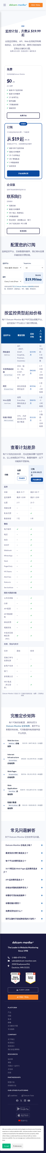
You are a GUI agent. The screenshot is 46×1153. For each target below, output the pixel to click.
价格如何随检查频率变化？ (17, 887)
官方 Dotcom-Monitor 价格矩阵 (23, 286)
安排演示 (11, 1046)
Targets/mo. (27, 263)
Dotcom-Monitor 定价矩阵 (18, 726)
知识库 (10, 1059)
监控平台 (5, 263)
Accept (6, 1146)
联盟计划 (11, 1082)
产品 (9, 1012)
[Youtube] (29, 1101)
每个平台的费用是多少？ (16, 861)
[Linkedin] (25, 1101)
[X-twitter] (21, 1101)
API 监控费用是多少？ (15, 880)
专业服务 (11, 1029)
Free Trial (35, 5)
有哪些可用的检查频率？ (16, 895)
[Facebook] (17, 1101)
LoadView (13, 1096)
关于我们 (11, 1039)
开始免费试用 (37, 480)
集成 (9, 1019)
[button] (23, 845)
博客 (9, 1062)
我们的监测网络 (14, 1049)
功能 (9, 1016)
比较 (9, 1072)
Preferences (17, 1146)
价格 (9, 1022)
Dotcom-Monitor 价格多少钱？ (19, 845)
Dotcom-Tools (28, 1096)
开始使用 (22, 478)
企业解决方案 (13, 1026)
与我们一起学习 (14, 1066)
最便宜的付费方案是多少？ (17, 853)
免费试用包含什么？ (14, 911)
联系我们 (11, 1043)
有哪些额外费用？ (13, 903)
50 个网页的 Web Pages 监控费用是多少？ (20, 870)
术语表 (10, 1069)
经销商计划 (12, 1085)
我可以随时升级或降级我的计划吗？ (21, 919)
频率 (4, 277)
